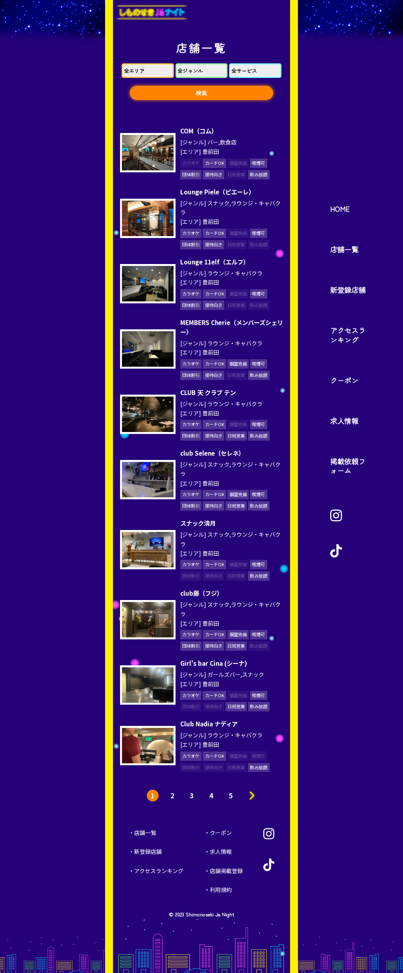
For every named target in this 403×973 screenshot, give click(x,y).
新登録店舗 (348, 289)
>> (250, 795)
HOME (340, 208)
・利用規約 (218, 890)
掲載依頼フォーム (348, 466)
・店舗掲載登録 (223, 871)
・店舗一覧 (142, 832)
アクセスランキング (348, 335)
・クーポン (218, 832)
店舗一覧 (344, 249)
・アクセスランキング (156, 871)
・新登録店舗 (145, 851)
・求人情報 (218, 851)
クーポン (344, 380)
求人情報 (344, 420)
